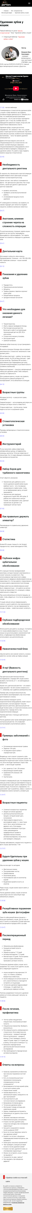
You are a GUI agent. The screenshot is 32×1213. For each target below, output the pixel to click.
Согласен (8, 1208)
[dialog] (16, 1193)
